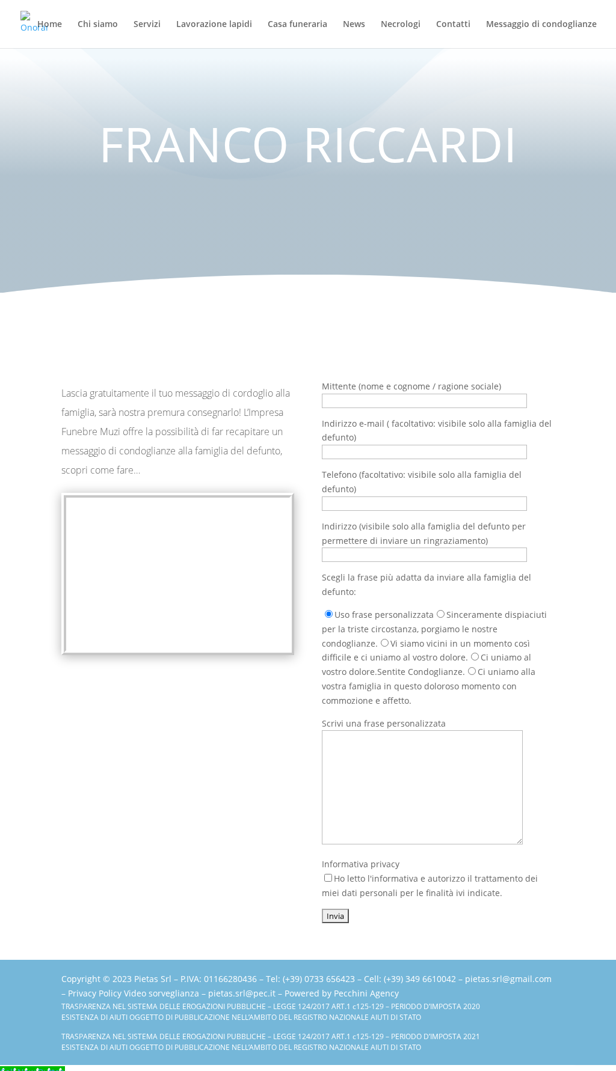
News (354, 24)
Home (49, 24)
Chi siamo (98, 24)
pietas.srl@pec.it (242, 993)
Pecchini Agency (366, 993)
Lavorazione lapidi (214, 24)
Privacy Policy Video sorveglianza (133, 993)
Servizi (147, 24)
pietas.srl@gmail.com (508, 978)
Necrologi (400, 24)
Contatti (453, 24)
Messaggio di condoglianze (541, 24)
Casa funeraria (297, 24)
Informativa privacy (430, 878)
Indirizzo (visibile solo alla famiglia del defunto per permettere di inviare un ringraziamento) (424, 533)
